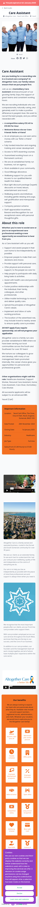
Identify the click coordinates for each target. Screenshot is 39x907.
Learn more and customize (19, 899)
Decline (19, 893)
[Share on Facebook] (17, 58)
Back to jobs (8, 8)
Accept (19, 888)
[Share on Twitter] (24, 58)
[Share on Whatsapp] (27, 58)
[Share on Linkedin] (21, 58)
